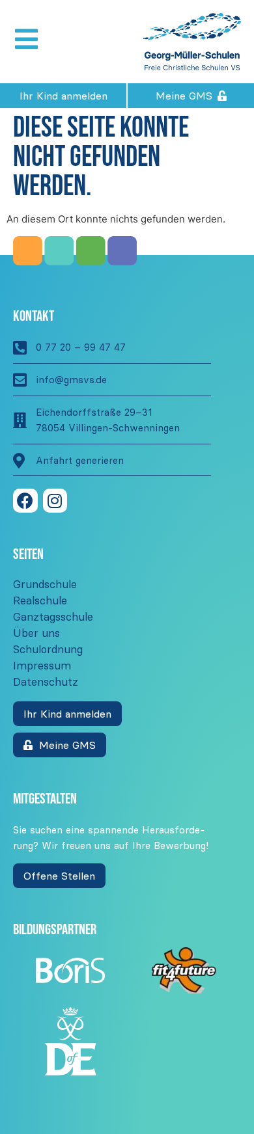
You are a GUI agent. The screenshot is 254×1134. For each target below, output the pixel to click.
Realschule (40, 600)
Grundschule (45, 584)
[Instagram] (55, 501)
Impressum (42, 665)
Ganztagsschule (53, 616)
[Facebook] (25, 501)
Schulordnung (48, 649)
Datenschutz (45, 681)
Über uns (36, 633)
